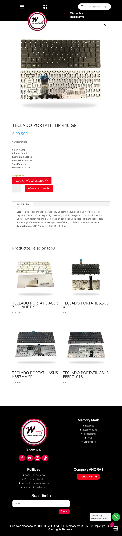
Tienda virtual (88, 476)
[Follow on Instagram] (37, 458)
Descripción (23, 203)
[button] (31, 181)
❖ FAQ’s (88, 438)
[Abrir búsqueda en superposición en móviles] (94, 6)
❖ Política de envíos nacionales (33, 483)
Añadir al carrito (39, 188)
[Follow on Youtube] (29, 458)
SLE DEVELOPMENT (51, 526)
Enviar (64, 511)
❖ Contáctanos (88, 442)
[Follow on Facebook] (22, 458)
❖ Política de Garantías (33, 475)
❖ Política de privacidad (33, 479)
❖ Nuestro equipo (88, 430)
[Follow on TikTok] (45, 458)
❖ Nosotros (88, 426)
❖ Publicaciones (88, 434)
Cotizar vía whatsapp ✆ (32, 181)
